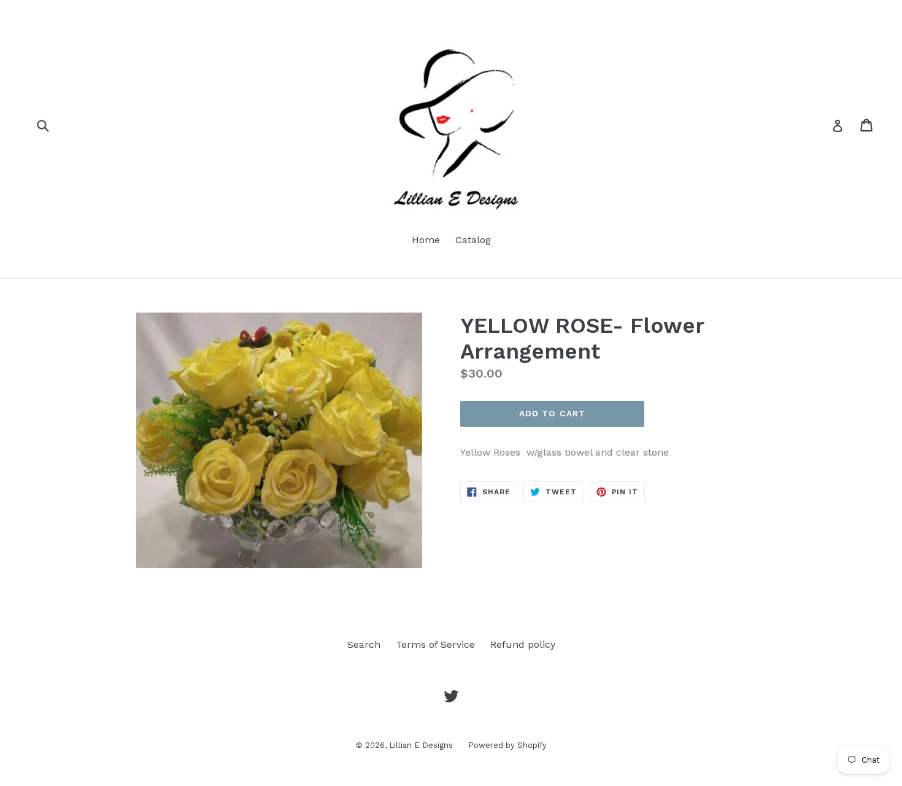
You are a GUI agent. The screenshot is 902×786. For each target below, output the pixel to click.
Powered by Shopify (507, 745)
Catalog (473, 240)
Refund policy (522, 644)
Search (363, 644)
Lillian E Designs (421, 745)
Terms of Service (435, 644)
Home (426, 240)
